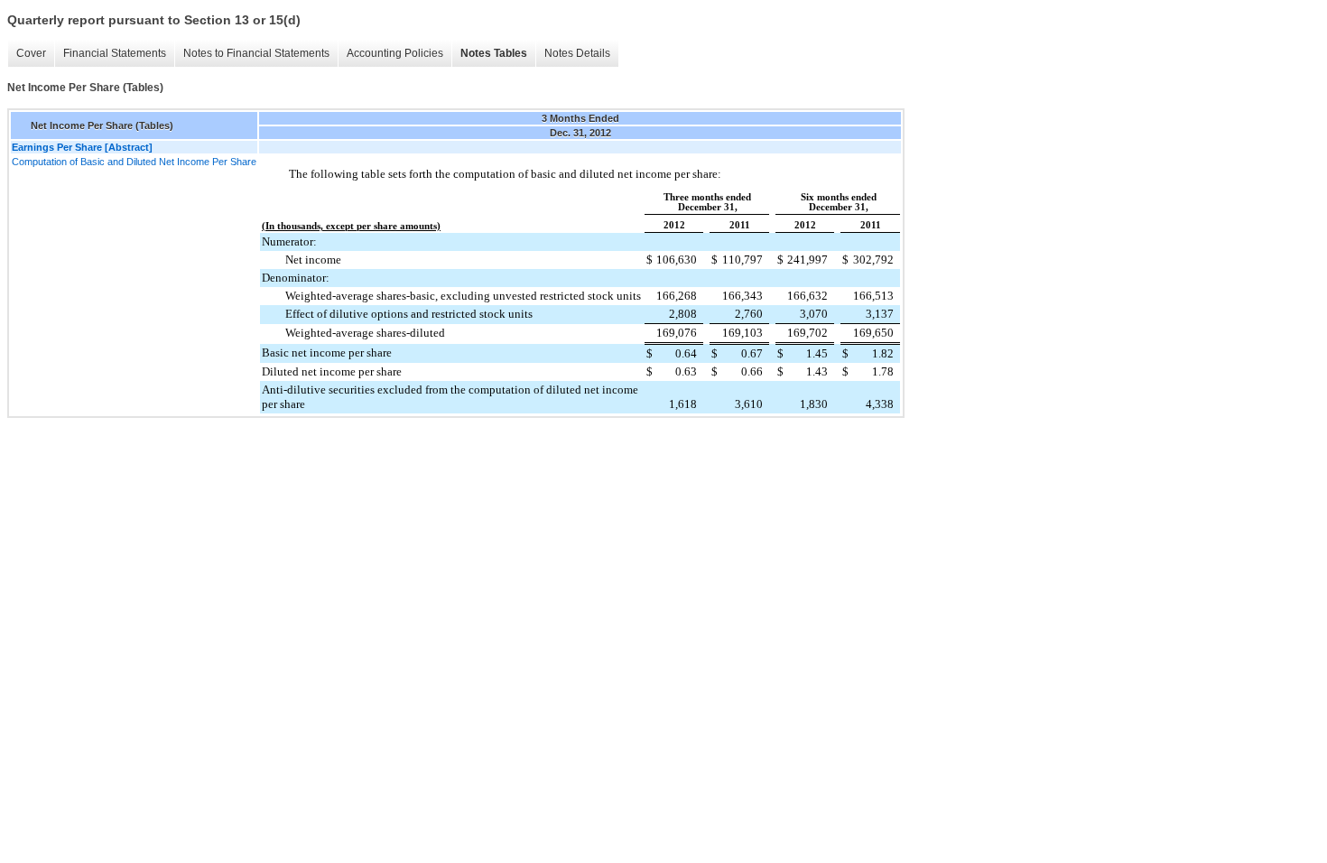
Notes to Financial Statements (256, 53)
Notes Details (577, 53)
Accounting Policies (395, 53)
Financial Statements (114, 53)
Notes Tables (493, 53)
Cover (31, 53)
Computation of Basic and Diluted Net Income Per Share (134, 161)
